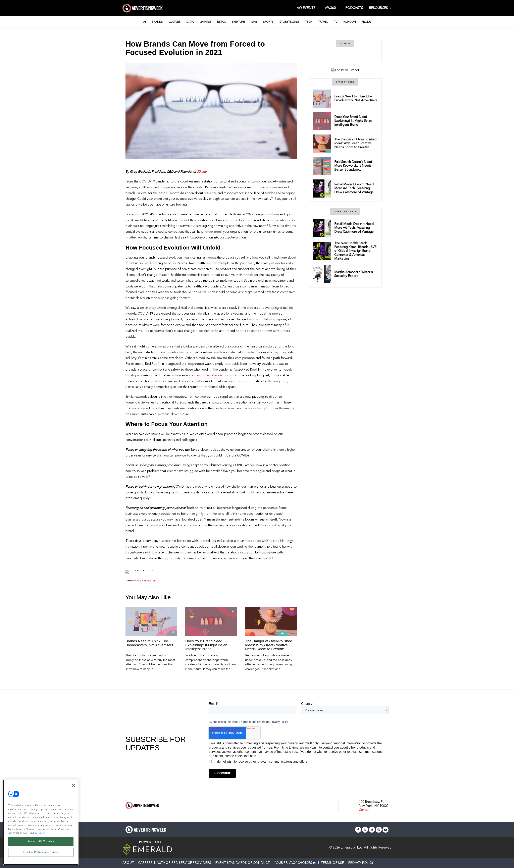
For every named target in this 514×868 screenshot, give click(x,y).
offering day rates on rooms (212, 375)
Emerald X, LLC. (352, 847)
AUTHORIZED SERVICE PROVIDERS (184, 863)
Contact (365, 810)
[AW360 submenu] (338, 7)
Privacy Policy (279, 722)
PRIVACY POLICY (360, 863)
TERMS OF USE (332, 863)
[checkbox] (299, 760)
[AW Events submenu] (318, 7)
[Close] (73, 785)
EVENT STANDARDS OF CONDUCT (242, 863)
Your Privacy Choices (293, 863)
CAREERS (145, 863)
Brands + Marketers (144, 581)
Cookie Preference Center (40, 852)
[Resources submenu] (390, 7)
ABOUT (128, 863)
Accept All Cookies (41, 841)
